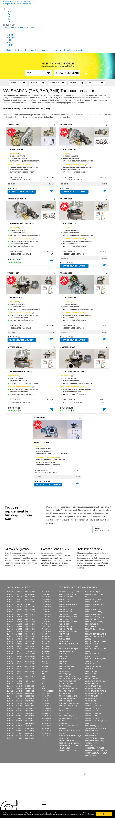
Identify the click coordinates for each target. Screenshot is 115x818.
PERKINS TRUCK (91, 602)
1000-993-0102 (29, 599)
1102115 (10, 693)
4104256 (19, 738)
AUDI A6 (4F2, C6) (65, 629)
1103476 (19, 602)
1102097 (10, 688)
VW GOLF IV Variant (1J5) (94, 713)
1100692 (10, 636)
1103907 (19, 631)
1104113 (19, 656)
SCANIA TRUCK (91, 671)
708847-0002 (29, 706)
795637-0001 (46, 626)
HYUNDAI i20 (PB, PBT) (67, 698)
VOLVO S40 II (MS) (92, 698)
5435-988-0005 (29, 656)
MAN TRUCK (64, 723)
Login (30, 4)
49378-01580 (46, 733)
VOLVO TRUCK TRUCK (93, 693)
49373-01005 (46, 721)
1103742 (19, 607)
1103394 (19, 597)
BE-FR (10, 14)
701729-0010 (29, 696)
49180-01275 (46, 713)
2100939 (19, 728)
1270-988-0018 (29, 602)
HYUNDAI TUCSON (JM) (68, 706)
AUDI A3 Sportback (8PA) (68, 604)
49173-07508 (46, 711)
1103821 (19, 621)
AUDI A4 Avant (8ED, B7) (68, 619)
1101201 (10, 656)
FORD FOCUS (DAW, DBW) (69, 688)
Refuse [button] (91, 814)
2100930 (19, 723)
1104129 (19, 661)
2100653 (19, 696)
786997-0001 (46, 619)
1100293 (10, 619)
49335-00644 (46, 718)
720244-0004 (29, 713)
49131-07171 (46, 698)
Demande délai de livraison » (22, 192)
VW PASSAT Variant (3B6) (94, 738)
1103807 (19, 617)
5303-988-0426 (29, 626)
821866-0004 (46, 649)
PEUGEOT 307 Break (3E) (94, 612)
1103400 (19, 599)
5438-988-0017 (29, 669)
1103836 (19, 626)
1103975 (19, 641)
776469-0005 (46, 614)
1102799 (10, 716)
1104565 (19, 676)
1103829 (19, 624)
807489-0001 (46, 636)
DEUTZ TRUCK (64, 669)
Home (8, 50)
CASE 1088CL (64, 641)
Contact (24, 4)
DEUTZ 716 (63, 664)
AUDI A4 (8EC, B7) (66, 609)
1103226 (10, 728)
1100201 (10, 612)
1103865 (19, 629)
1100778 (10, 644)
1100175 (10, 604)
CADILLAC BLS (64, 639)
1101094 (10, 651)
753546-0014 (46, 592)
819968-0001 (46, 644)
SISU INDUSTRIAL (92, 679)
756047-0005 (46, 594)
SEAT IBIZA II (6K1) (92, 674)
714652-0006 (29, 708)
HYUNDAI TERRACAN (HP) (69, 703)
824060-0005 (46, 651)
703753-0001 (29, 698)
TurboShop (68, 50)
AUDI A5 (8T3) (64, 624)
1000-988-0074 (29, 594)
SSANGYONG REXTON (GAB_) (96, 681)
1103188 (10, 726)
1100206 (10, 614)
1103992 (19, 644)
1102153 (10, 698)
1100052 (10, 592)
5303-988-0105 (29, 612)
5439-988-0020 (29, 671)
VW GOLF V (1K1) (91, 716)
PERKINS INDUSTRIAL (93, 599)
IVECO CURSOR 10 (66, 708)
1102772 (10, 706)
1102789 (10, 708)
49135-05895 (46, 706)
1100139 (10, 599)
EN (9, 21)
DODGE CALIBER (65, 671)
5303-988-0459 (29, 629)
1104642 (19, 686)
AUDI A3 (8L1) (64, 599)
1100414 (10, 624)
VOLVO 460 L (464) (92, 696)
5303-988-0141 (29, 617)
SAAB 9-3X (89, 669)
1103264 (10, 733)
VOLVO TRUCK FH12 (93, 686)
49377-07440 (46, 731)
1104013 (19, 646)
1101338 (10, 669)
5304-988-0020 (29, 634)
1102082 (10, 683)
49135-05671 (46, 703)
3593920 (45, 661)
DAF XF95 (63, 661)
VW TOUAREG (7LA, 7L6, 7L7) (96, 753)
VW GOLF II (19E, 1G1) (93, 706)
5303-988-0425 (29, 624)
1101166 (10, 654)
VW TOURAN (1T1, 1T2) (94, 755)
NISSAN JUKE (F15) (66, 740)
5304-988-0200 (29, 644)
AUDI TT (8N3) (64, 636)
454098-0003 (29, 686)
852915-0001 (46, 656)
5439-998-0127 (29, 683)
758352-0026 (46, 599)
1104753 (19, 693)
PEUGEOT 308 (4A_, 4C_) (94, 617)
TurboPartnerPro (31, 50)
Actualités (80, 50)
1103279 (19, 592)
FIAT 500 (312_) (65, 674)
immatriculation (58, 66)
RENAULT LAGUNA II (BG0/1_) (96, 641)
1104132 (19, 664)
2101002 (19, 733)
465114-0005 (29, 688)
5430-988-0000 (29, 654)
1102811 (10, 718)
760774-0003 (46, 604)
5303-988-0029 (29, 607)
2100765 (19, 708)
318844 (27, 604)
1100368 (10, 621)
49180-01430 (46, 716)
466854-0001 (29, 693)
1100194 (10, 609)
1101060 (10, 649)
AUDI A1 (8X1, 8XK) (66, 597)
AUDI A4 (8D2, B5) (65, 607)
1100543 (10, 631)
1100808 (10, 646)
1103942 (19, 636)
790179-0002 (46, 624)
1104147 (19, 666)
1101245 (10, 664)
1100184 (10, 607)
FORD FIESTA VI (65, 686)
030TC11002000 (48, 691)
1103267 (10, 738)
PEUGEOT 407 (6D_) (93, 619)
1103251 (10, 731)
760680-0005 (46, 602)
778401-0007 (46, 617)
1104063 (19, 651)
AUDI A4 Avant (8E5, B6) (68, 617)
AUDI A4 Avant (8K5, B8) (68, 621)
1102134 (10, 696)
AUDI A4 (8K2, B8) (65, 612)
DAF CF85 (63, 656)
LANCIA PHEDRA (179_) (68, 718)
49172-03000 (46, 708)
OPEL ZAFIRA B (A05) (93, 592)
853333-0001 (46, 659)
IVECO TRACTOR (65, 713)
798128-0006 (46, 631)
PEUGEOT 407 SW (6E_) (94, 621)
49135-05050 (46, 701)
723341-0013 (29, 718)
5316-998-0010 (29, 646)
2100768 (19, 711)
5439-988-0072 (29, 674)
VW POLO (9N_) (91, 745)
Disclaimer (8, 777)
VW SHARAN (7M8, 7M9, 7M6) (96, 750)
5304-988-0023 (29, 636)
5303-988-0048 (29, 609)
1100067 (10, 594)
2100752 (19, 703)
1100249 (10, 617)
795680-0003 (46, 629)
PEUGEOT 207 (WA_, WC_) (95, 604)
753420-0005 (29, 736)
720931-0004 (29, 716)
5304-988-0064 (29, 641)
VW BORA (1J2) (91, 703)
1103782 (19, 614)
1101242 (10, 661)
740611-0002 (29, 726)
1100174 (10, 602)
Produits (13, 772)
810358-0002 (46, 639)
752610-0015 (29, 733)
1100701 (10, 639)
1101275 (10, 666)
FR (9, 16)
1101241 (10, 659)
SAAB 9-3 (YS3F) (91, 664)
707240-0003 (29, 703)
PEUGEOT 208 (90, 607)
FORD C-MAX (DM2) (66, 683)
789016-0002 (46, 621)
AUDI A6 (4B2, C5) (65, 626)
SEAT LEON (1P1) (91, 676)
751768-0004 (29, 731)
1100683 (10, 634)
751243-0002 (29, 728)
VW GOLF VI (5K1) (92, 718)
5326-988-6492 (29, 649)
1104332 (19, 674)
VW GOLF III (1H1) (92, 708)
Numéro (70, 66)
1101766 (10, 676)
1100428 (10, 626)
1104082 (19, 654)
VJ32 (43, 681)
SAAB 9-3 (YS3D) (91, 661)
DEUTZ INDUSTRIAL (66, 666)
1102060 (10, 681)
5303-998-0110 (29, 631)
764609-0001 (46, 609)
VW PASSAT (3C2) (91, 736)
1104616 (19, 683)
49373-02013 (46, 723)
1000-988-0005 (29, 592)
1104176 (19, 669)
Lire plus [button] (81, 815)
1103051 (10, 721)
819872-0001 (46, 641)
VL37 (43, 683)
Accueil (7, 772)
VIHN (43, 679)
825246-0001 (46, 654)
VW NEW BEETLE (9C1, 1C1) (95, 728)
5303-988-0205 (29, 621)
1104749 (19, 691)
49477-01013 (46, 736)
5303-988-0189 (29, 619)
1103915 (19, 634)
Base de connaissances (51, 50)
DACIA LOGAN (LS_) (66, 651)
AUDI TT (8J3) (64, 634)
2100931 (19, 726)
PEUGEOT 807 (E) (92, 624)
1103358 (19, 594)
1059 (43, 738)
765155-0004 (46, 612)
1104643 (19, 688)
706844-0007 (29, 701)
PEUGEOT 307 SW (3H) (94, 614)
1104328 (19, 671)
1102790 (10, 711)
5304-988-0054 (29, 639)
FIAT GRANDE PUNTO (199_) (70, 679)
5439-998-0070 (29, 681)
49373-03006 (46, 726)
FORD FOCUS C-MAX (67, 691)
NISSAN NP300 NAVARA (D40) (70, 743)
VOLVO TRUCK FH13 (93, 688)
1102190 (10, 703)
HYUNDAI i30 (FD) (65, 701)
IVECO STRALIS (65, 711)
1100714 (10, 641)
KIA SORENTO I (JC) (66, 716)
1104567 (19, 679)
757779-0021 (46, 597)
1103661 (19, 604)
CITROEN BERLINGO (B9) (68, 649)
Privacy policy (9, 779)
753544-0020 (29, 738)
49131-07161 (46, 696)
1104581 (19, 681)
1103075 (10, 723)
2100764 (19, 706)
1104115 (19, 659)
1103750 (19, 612)
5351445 (45, 671)
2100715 (19, 698)
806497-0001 (46, 634)
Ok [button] (104, 814)
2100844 (19, 721)
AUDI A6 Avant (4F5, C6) (68, 631)
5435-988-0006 (29, 659)
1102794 (10, 713)
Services (18, 50)
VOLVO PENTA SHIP (92, 683)
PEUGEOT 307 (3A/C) (93, 609)
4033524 (45, 666)
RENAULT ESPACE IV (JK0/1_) (96, 634)
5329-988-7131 (29, 651)
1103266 (10, 736)
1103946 (19, 639)
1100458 (10, 629)
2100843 (19, 718)
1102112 (10, 691)
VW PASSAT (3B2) (91, 731)
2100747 (19, 701)
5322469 (45, 669)
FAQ (34, 772)
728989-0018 (29, 721)
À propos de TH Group (12, 4)
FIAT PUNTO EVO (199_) (68, 681)
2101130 (19, 736)
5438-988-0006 (29, 666)
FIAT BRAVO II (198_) (67, 676)
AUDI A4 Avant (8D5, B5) (68, 614)
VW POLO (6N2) (91, 743)
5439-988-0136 (29, 679)
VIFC (43, 676)
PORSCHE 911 (90, 626)
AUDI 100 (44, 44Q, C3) (67, 594)
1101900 (10, 679)
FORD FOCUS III (65, 693)
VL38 (43, 686)
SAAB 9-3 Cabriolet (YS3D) (95, 666)
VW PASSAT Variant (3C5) (94, 740)
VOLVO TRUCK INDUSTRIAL (95, 691)
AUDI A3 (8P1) (64, 602)
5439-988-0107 (29, 676)
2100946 (19, 731)
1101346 (10, 671)
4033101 (45, 664)
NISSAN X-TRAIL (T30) (67, 750)
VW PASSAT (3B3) (91, 733)
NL (9, 19)
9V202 (44, 674)
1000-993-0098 (29, 597)
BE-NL (10, 11)
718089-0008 (29, 711)
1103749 (19, 609)
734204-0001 (29, 723)
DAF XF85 (63, 659)
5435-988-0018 (29, 661)
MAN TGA (62, 721)
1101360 (10, 674)
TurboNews (29, 772)
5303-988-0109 (29, 614)
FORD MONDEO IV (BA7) (68, 696)
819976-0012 (46, 646)
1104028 (19, 649)
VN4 (43, 688)
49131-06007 (46, 693)
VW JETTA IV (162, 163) (94, 726)
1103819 (19, 619)
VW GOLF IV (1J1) (92, 711)
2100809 (19, 716)
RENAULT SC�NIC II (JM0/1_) (96, 659)
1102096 (10, 686)
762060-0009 (46, 607)
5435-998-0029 (29, 664)
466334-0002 (29, 691)
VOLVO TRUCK (90, 701)
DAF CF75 (63, 654)
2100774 (19, 713)
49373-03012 (46, 728)
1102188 (10, 701)
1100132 (10, 597)
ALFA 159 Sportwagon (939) (69, 592)
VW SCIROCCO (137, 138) (94, 748)
